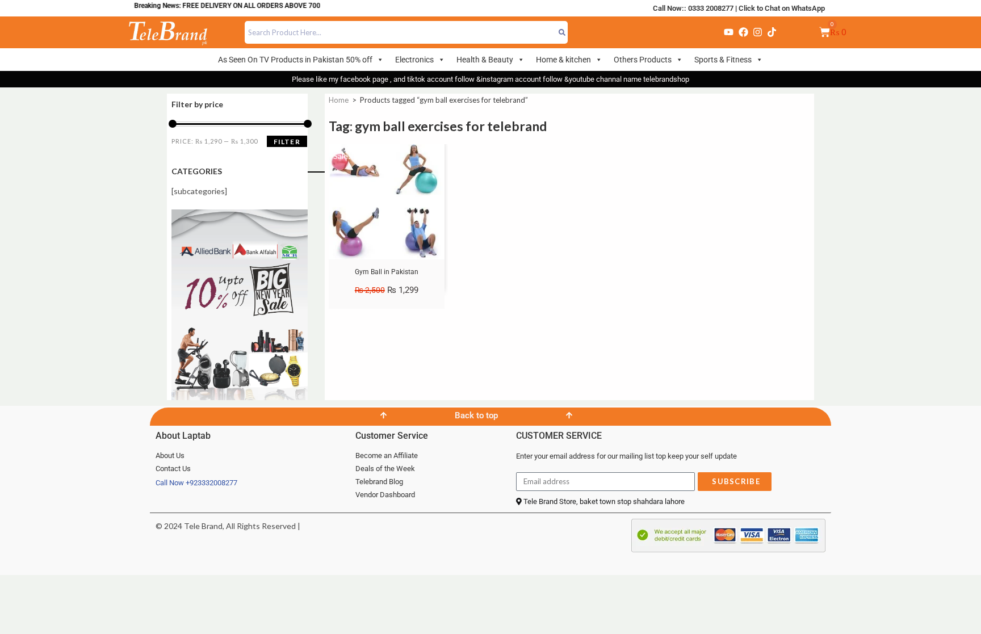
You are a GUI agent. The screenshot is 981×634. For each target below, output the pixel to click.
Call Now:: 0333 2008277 (693, 8)
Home (339, 99)
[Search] (562, 32)
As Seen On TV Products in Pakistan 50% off (295, 59)
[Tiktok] (772, 32)
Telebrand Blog (379, 481)
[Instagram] (757, 32)
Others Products (643, 59)
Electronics (414, 59)
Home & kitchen (563, 59)
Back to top (476, 415)
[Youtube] (729, 32)
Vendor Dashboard (385, 494)
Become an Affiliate (386, 455)
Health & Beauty (484, 59)
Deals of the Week (385, 468)
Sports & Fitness (723, 59)
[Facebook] (743, 32)
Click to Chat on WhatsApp (782, 8)
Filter (287, 141)
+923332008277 (211, 482)
